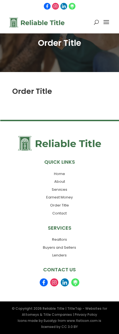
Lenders (59, 255)
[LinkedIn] (63, 6)
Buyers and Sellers (59, 247)
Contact (59, 213)
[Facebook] (47, 6)
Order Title (59, 205)
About (59, 181)
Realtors (59, 239)
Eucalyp (50, 320)
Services (59, 189)
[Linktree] (72, 6)
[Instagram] (55, 6)
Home (59, 173)
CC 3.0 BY (69, 326)
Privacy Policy (86, 314)
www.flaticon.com (82, 320)
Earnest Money (59, 197)
